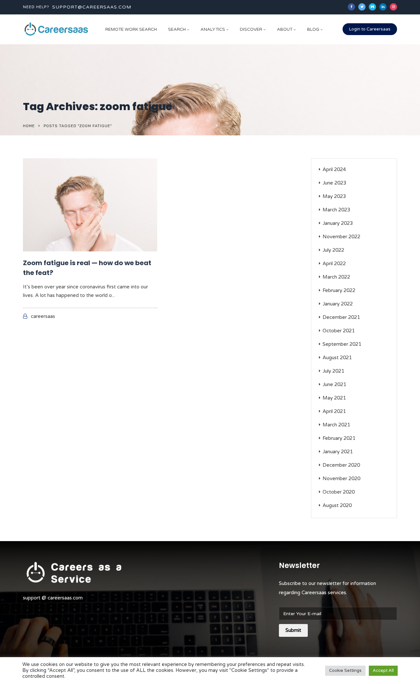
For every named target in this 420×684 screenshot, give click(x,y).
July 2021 (333, 371)
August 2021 (337, 358)
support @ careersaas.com (53, 598)
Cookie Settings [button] (345, 670)
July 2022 (333, 250)
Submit (293, 630)
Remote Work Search (131, 29)
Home (29, 126)
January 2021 (338, 452)
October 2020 (339, 492)
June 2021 (334, 384)
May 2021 (334, 398)
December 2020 (341, 465)
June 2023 (334, 183)
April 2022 (334, 263)
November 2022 (341, 237)
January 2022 (338, 304)
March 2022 (336, 277)
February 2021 (339, 438)
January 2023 (338, 223)
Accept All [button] (383, 670)
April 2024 (334, 169)
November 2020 (341, 478)
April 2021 (334, 411)
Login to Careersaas (369, 29)
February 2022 (339, 290)
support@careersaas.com (91, 7)
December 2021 (341, 317)
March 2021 (336, 425)
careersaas (43, 316)
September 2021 (342, 344)
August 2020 (337, 505)
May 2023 (334, 196)
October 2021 (339, 331)
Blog (313, 29)
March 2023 (336, 210)
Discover (251, 29)
